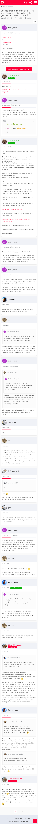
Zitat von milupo (11, 372)
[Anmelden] (31, 2)
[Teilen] (35, 21)
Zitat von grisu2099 (12, 483)
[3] (4, 128)
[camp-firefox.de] (2, 2)
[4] (4, 130)
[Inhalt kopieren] (33, 121)
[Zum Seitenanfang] (35, 821)
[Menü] (35, 2)
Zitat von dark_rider (12, 331)
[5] (4, 132)
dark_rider (6, 18)
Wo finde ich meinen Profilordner (12, 209)
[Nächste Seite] (22, 811)
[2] (4, 126)
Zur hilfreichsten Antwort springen (19, 69)
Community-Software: (19, 821)
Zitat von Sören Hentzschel (14, 722)
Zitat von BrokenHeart (13, 658)
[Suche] (26, 2)
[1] (4, 124)
